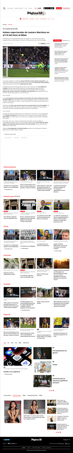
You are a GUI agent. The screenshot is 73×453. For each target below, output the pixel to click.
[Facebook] (8, 443)
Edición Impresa (10, 8)
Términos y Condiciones (46, 447)
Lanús (37, 18)
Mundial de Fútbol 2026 (19, 8)
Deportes (10, 24)
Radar (20, 342)
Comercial (65, 439)
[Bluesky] (13, 443)
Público (40, 395)
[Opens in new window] (61, 443)
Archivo (23, 447)
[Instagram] (10, 443)
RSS (69, 439)
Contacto (29, 447)
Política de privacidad (36, 447)
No (8, 342)
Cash (5, 342)
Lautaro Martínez (8, 137)
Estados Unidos (25, 18)
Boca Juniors (32, 18)
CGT (49, 18)
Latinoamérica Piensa (32, 395)
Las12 (12, 342)
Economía (30, 8)
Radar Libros (26, 342)
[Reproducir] (44, 8)
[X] (11, 443)
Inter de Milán (16, 137)
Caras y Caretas (7, 395)
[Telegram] (16, 443)
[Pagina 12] (36, 13)
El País (26, 8)
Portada (4, 24)
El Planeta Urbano (17, 395)
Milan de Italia (24, 137)
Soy (16, 342)
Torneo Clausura (43, 18)
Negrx (24, 395)
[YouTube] (14, 443)
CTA (52, 18)
